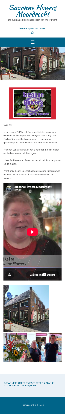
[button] (32, 42)
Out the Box (38, 404)
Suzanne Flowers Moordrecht (32, 10)
